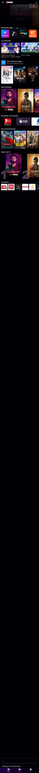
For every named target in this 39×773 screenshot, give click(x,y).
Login (33, 6)
